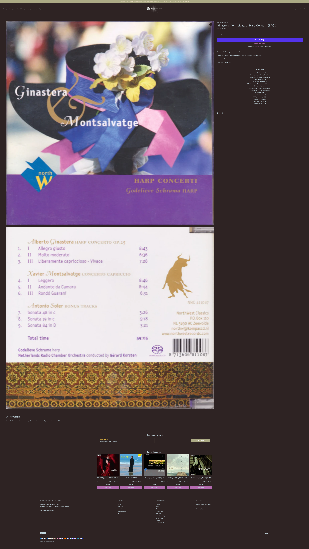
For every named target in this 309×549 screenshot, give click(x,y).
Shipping (257, 46)
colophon (159, 520)
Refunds (158, 513)
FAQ (157, 506)
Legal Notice (159, 518)
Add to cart (201, 487)
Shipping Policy (160, 516)
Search (295, 9)
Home (5, 9)
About (40, 9)
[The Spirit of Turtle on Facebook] (266, 533)
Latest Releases (32, 9)
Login (299, 9)
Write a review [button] (200, 440)
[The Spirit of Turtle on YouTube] (267, 533)
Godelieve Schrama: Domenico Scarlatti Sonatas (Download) (201, 478)
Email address (199, 507)
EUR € (42, 533)
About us (158, 509)
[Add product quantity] (218, 35)
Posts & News (21, 9)
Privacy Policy (160, 511)
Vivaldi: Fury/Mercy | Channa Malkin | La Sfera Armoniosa (108, 478)
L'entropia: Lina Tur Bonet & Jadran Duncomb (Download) (177, 478)
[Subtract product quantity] (224, 35)
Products (11, 9)
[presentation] (95, 468)
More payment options (259, 43)
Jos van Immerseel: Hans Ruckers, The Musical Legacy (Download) (154, 478)
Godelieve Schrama (223, 22)
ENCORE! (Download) (131, 477)
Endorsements (160, 522)
